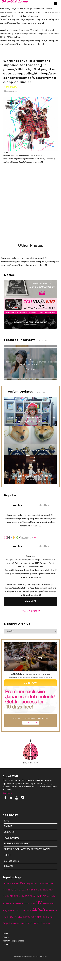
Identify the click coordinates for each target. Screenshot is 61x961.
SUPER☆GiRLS (29, 917)
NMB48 (41, 917)
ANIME (8, 826)
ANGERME (49, 883)
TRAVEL (8, 866)
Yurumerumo (21, 890)
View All (42, 340)
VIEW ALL (41, 392)
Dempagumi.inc (29, 883)
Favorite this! (11, 91)
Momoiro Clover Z (18, 896)
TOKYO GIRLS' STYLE (35, 923)
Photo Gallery (10, 87)
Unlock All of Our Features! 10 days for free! (30, 718)
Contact (6, 944)
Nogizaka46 (36, 896)
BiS (44, 896)
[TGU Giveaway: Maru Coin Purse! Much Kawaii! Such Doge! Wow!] (30, 454)
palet (48, 923)
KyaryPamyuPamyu (22, 903)
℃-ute (13, 890)
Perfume (46, 903)
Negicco (41, 884)
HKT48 (6, 889)
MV (38, 902)
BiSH (33, 903)
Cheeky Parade (18, 923)
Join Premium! (30, 723)
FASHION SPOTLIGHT (17, 843)
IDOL (6, 820)
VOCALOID (10, 832)
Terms (5, 933)
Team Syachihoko (42, 890)
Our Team (7, 793)
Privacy (6, 937)
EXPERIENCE (11, 860)
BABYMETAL (52, 910)
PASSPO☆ (8, 917)
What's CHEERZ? (30, 611)
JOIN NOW (30, 683)
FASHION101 (11, 837)
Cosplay (18, 917)
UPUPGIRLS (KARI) (11, 883)
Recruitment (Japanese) (13, 941)
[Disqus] (30, 201)
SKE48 (31, 889)
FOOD (7, 855)
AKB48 (38, 910)
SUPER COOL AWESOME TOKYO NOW (27, 849)
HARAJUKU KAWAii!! (23, 911)
